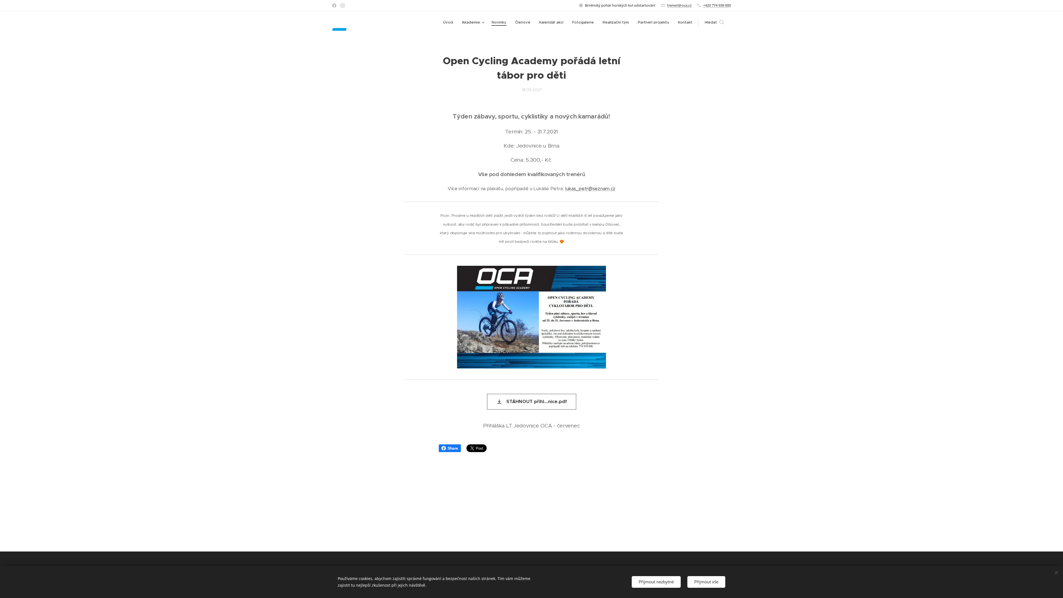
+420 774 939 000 (717, 5)
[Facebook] (334, 5)
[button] (714, 22)
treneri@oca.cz (679, 5)
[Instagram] (342, 5)
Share (453, 448)
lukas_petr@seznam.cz (590, 188)
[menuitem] (449, 22)
